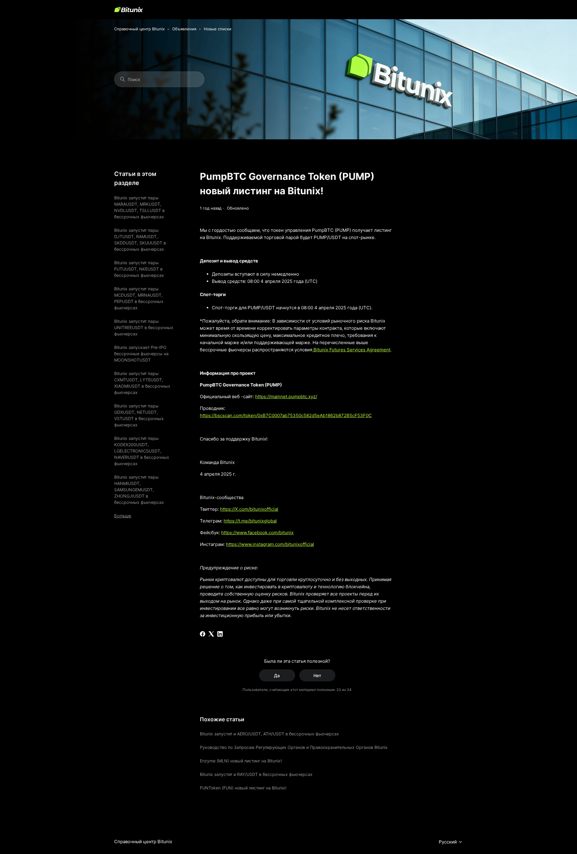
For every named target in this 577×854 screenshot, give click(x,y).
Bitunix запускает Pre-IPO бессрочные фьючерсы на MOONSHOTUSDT (141, 353)
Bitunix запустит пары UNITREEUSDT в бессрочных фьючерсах (143, 327)
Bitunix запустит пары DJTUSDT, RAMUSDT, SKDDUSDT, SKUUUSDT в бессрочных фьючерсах (140, 240)
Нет (317, 675)
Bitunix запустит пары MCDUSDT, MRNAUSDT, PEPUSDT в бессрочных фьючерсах (138, 298)
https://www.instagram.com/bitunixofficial (270, 544)
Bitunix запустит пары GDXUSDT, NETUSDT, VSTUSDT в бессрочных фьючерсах (139, 415)
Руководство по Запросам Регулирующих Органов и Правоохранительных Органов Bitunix (294, 747)
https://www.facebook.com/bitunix (257, 532)
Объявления (184, 28)
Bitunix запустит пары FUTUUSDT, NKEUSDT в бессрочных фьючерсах (139, 269)
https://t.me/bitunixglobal (250, 521)
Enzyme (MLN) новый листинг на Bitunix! (241, 760)
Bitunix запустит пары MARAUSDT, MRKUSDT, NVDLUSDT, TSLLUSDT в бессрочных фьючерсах (139, 207)
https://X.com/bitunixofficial (249, 509)
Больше (122, 516)
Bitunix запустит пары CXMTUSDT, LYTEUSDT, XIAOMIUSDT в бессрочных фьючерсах (142, 383)
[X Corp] (211, 634)
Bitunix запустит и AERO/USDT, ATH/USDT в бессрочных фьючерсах (269, 733)
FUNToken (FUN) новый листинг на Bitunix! (243, 787)
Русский (448, 842)
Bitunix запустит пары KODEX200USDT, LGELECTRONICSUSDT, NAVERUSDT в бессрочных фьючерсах (141, 451)
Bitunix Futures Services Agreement (351, 350)
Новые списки (217, 28)
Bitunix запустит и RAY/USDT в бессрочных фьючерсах (256, 774)
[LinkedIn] (220, 634)
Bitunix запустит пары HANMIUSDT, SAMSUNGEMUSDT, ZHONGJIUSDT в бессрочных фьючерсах (139, 489)
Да (277, 675)
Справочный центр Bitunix (139, 28)
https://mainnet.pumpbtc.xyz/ (286, 396)
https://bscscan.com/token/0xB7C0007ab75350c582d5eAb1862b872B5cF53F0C (286, 415)
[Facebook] (202, 634)
